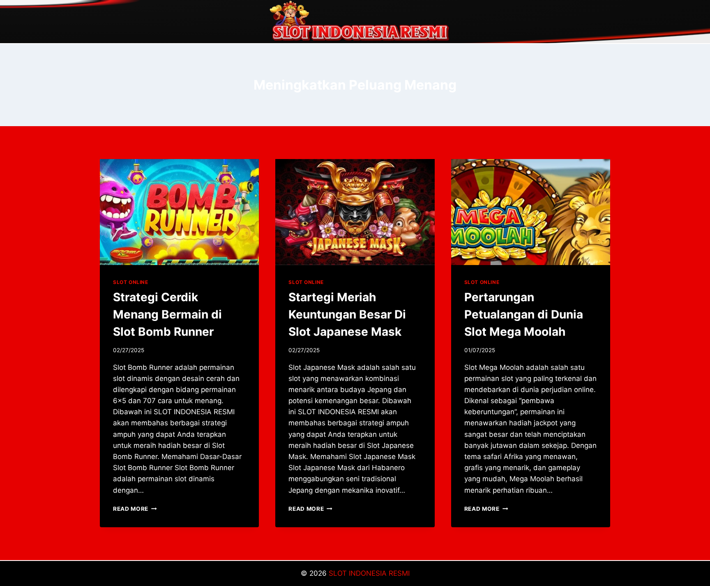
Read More (135, 508)
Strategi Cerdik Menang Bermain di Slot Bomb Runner (167, 314)
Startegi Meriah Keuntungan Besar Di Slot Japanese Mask (347, 314)
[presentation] (179, 212)
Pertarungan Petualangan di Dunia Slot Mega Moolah (523, 314)
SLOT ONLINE (130, 282)
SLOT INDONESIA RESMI (369, 573)
